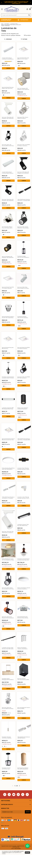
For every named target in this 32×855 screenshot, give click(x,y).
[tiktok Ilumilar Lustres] (18, 794)
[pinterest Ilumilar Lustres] (27, 794)
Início (2, 23)
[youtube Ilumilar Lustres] (13, 794)
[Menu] (2, 9)
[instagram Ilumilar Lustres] (4, 794)
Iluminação (7, 23)
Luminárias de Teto (13, 23)
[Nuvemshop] (16, 848)
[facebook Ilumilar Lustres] (9, 794)
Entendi (27, 852)
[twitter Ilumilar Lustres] (22, 794)
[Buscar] (29, 15)
